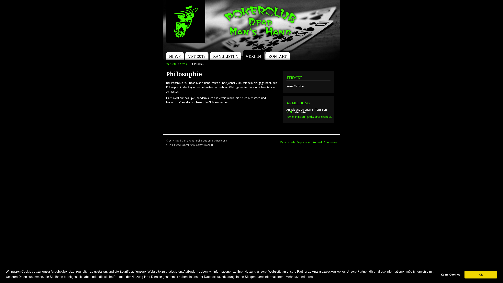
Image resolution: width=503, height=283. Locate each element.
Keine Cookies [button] (450, 274)
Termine (294, 78)
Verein (253, 56)
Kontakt (277, 56)
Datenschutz (287, 142)
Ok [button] (481, 274)
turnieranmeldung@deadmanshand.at (309, 116)
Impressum (303, 142)
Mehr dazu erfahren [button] (299, 276)
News (175, 56)
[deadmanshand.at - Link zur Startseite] (185, 21)
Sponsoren (330, 142)
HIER (289, 112)
